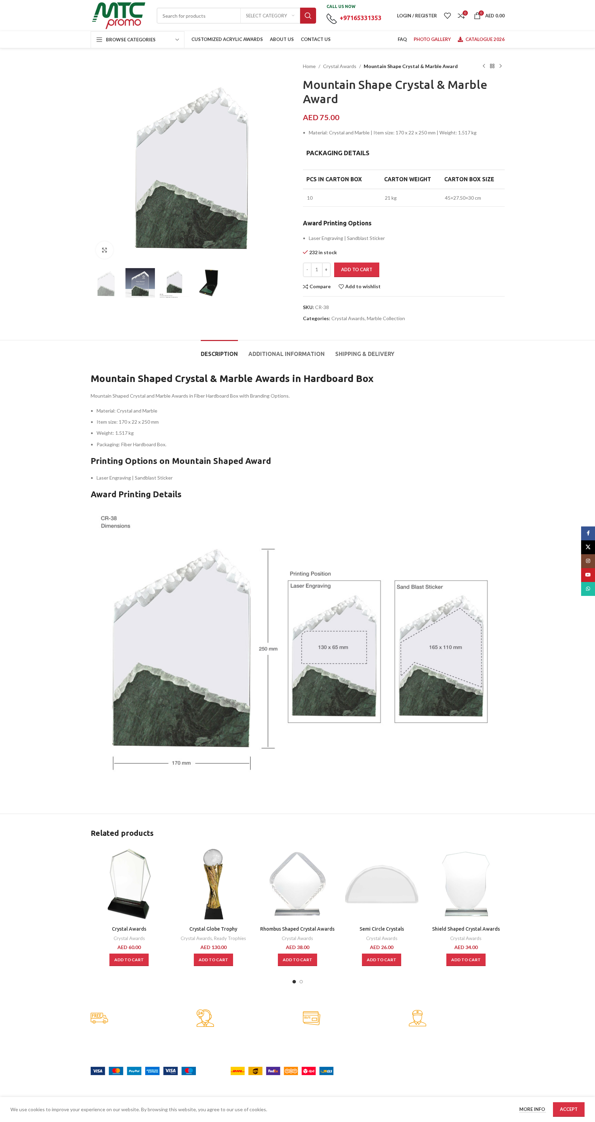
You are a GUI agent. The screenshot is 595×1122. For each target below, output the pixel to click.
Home (309, 66)
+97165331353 (360, 17)
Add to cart (356, 269)
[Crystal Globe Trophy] (213, 884)
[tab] (219, 350)
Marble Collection (386, 318)
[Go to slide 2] (301, 981)
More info (532, 1109)
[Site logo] (118, 15)
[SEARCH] (308, 16)
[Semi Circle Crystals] (381, 884)
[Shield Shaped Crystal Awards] (465, 884)
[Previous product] (484, 66)
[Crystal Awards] (129, 884)
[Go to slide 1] (294, 981)
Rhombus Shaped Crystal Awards (297, 929)
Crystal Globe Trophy (213, 929)
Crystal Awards (339, 66)
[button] (129, 960)
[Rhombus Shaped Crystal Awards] (297, 884)
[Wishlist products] (447, 16)
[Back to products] (492, 66)
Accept (569, 1109)
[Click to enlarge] (104, 250)
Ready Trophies (230, 938)
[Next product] (500, 66)
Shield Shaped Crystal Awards (466, 929)
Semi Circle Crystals (382, 929)
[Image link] (143, 1070)
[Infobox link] (138, 1018)
